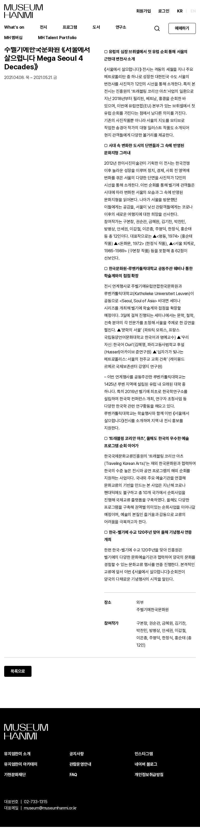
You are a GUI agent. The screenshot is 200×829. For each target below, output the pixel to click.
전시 (43, 27)
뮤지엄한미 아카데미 (21, 764)
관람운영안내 (80, 764)
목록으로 (18, 671)
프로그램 (70, 27)
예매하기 (182, 28)
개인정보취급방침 (149, 774)
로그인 (163, 11)
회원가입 (143, 11)
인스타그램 (144, 753)
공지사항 (77, 753)
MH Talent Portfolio (57, 37)
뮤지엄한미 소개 (17, 753)
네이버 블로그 (146, 764)
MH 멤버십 (13, 37)
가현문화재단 (15, 774)
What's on (14, 27)
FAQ (73, 774)
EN (193, 11)
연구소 (121, 27)
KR (180, 11)
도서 (96, 27)
